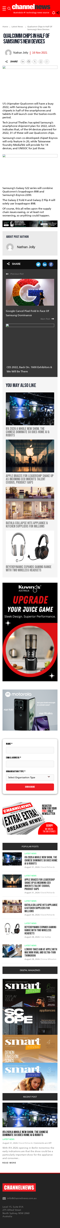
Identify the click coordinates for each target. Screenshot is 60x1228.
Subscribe (30, 786)
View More (9, 980)
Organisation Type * (15, 771)
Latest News (17, 26)
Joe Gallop (46, 937)
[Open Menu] (4, 8)
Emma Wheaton (48, 959)
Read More (9, 1163)
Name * (9, 743)
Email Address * (13, 757)
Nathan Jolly (26, 247)
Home (5, 26)
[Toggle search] (9, 8)
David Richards (48, 867)
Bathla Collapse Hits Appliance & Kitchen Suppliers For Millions (41, 908)
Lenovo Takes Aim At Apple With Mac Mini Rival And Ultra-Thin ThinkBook (40, 952)
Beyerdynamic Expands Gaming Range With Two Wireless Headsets (40, 930)
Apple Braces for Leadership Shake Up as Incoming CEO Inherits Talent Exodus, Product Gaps (39, 884)
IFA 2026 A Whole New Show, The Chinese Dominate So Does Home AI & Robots (40, 860)
